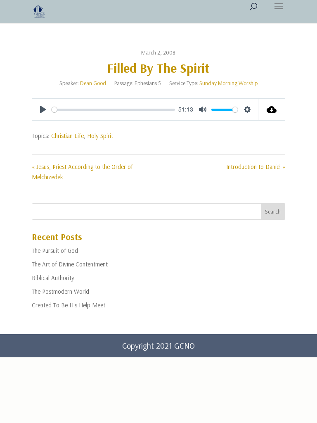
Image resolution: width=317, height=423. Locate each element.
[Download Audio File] (271, 109)
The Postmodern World (60, 291)
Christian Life (67, 136)
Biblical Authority (53, 278)
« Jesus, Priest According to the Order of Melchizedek (82, 172)
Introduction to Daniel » (255, 167)
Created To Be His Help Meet (68, 305)
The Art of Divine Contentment (70, 264)
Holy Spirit (100, 136)
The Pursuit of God (55, 250)
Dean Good (93, 83)
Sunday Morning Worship (228, 83)
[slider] (113, 110)
